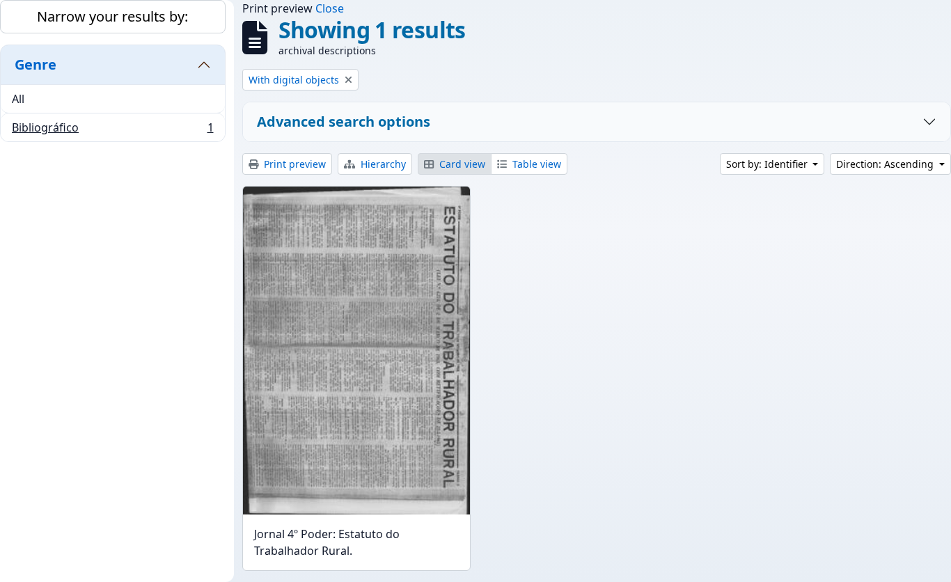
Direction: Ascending (886, 164)
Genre (35, 64)
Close (329, 8)
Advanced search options (343, 121)
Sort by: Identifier (768, 164)
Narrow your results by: (112, 16)
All (18, 99)
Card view (461, 164)
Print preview (293, 164)
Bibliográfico (112, 130)
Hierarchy (382, 164)
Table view (535, 164)
